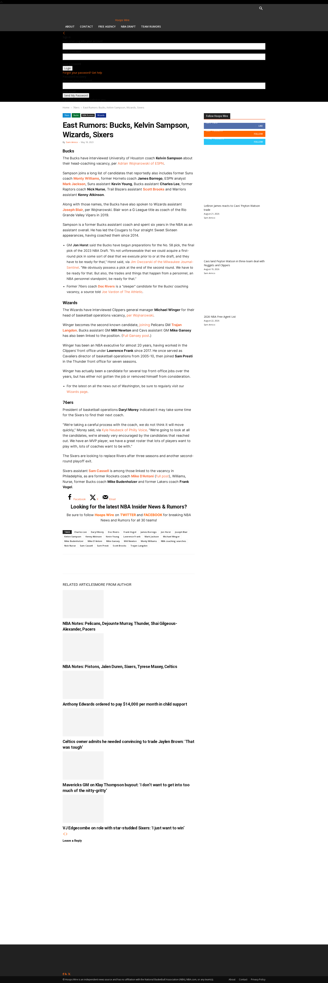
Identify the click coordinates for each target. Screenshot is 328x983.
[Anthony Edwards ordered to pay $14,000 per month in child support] (83, 685)
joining (144, 325)
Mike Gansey (113, 541)
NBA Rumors (88, 115)
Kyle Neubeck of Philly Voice (124, 430)
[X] (81, 564)
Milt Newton (130, 541)
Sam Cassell (99, 471)
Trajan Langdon (139, 545)
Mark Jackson (74, 184)
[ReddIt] (106, 564)
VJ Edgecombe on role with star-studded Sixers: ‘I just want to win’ (123, 828)
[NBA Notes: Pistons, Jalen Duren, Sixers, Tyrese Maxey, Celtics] (83, 647)
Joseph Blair (73, 210)
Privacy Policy (258, 979)
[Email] (118, 564)
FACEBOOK (153, 515)
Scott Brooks (153, 189)
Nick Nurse (70, 545)
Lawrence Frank (131, 536)
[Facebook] (68, 564)
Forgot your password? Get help (82, 72)
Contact (86, 26)
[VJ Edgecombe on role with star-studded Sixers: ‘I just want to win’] (83, 809)
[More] (131, 564)
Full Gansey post (136, 336)
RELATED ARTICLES (79, 584)
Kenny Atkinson (94, 536)
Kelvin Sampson (72, 536)
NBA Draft (128, 26)
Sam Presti (103, 545)
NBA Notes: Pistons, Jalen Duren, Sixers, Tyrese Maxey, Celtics (120, 666)
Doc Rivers (106, 286)
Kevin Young (112, 536)
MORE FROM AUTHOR (113, 584)
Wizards (100, 115)
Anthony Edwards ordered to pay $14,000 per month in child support (125, 704)
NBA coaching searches (173, 541)
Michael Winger (171, 536)
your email (69, 91)
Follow (258, 133)
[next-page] (66, 834)
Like (261, 125)
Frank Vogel (130, 532)
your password (72, 64)
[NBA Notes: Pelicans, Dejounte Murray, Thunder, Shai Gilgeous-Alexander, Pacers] (83, 604)
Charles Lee (80, 532)
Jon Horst (166, 532)
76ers (76, 107)
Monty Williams (86, 178)
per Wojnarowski (140, 315)
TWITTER (128, 515)
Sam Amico (72, 142)
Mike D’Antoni (142, 476)
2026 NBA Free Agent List (220, 316)
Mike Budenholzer (74, 541)
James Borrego (148, 532)
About (70, 26)
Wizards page (77, 392)
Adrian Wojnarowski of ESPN (141, 163)
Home (66, 107)
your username (72, 51)
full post (162, 476)
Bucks (76, 115)
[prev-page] (64, 834)
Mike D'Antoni (95, 541)
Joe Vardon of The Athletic (122, 292)
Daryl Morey (97, 532)
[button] (260, 9)
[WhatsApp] (93, 564)
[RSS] (66, 974)
